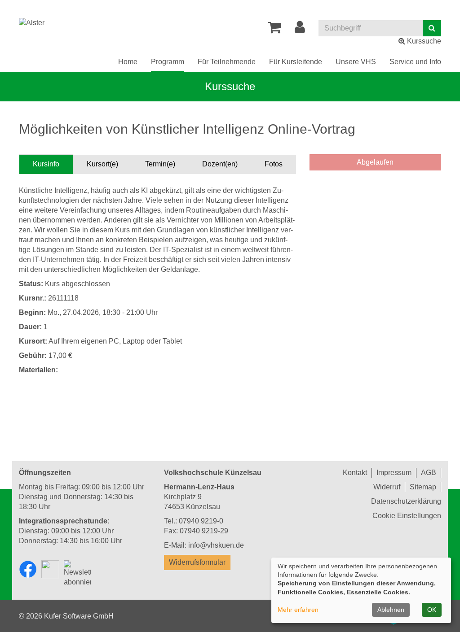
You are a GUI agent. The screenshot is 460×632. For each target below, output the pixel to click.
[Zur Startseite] (31, 23)
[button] (300, 30)
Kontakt (355, 472)
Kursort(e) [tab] (102, 164)
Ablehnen (390, 609)
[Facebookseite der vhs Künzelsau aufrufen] (28, 569)
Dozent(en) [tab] (220, 164)
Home (127, 61)
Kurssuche (423, 41)
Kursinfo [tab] (46, 164)
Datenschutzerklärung (406, 501)
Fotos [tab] (274, 164)
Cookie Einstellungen (406, 515)
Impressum (393, 472)
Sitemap (423, 487)
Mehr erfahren (298, 609)
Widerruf (386, 487)
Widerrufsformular (197, 562)
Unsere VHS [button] (356, 61)
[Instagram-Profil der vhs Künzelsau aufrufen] (50, 569)
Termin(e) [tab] (160, 164)
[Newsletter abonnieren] (77, 574)
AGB (428, 472)
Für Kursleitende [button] (295, 61)
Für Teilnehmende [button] (227, 61)
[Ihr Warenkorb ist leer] (274, 30)
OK (431, 609)
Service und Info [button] (415, 61)
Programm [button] (167, 61)
